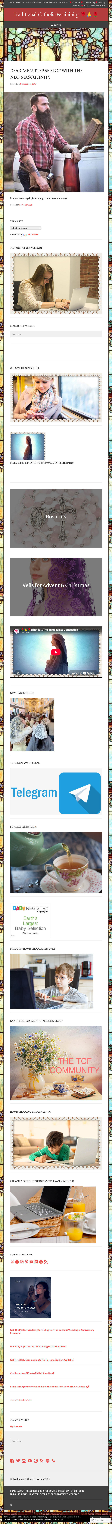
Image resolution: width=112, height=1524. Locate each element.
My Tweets (16, 1426)
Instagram (24, 1463)
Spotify (47, 1463)
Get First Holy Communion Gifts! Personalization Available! (42, 1360)
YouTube (29, 1463)
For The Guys (25, 205)
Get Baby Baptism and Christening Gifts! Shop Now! (38, 1346)
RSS (52, 1463)
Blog (81, 1491)
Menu (57, 25)
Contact (74, 1494)
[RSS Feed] (46, 1262)
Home (13, 1491)
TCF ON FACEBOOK (20, 1399)
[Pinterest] (26, 1262)
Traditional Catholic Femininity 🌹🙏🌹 (56, 14)
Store (74, 1491)
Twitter (18, 1463)
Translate (33, 234)
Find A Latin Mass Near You (24, 1494)
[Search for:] (56, 334)
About (20, 1491)
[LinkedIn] (36, 1262)
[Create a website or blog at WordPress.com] (11, 1505)
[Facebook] (17, 1262)
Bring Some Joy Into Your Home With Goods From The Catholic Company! (49, 1386)
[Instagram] (22, 1262)
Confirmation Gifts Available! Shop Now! (32, 1373)
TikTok (41, 1463)
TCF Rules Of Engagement (54, 1494)
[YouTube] (31, 1262)
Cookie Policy (57, 1519)
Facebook (11, 1463)
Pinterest (36, 1463)
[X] (12, 1262)
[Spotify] (41, 1262)
